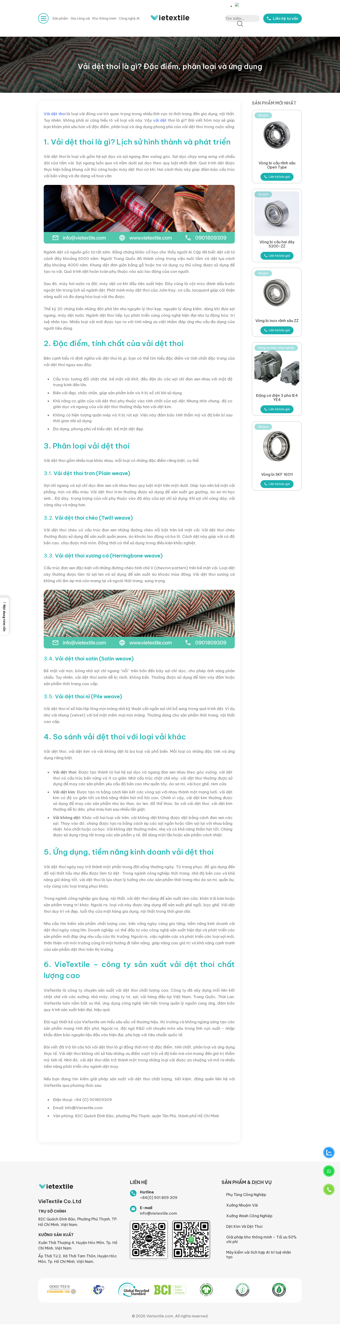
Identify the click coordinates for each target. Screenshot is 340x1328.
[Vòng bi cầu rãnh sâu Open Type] (276, 134)
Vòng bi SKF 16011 (277, 474)
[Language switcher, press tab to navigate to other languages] (238, 4)
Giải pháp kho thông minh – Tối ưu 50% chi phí (261, 1239)
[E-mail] (133, 1209)
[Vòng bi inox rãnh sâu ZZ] (276, 292)
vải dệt (160, 120)
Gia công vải (80, 18)
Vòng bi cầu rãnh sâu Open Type (277, 165)
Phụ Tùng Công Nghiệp (246, 1194)
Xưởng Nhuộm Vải (242, 1205)
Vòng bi (263, 115)
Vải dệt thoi (55, 113)
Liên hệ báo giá (279, 176)
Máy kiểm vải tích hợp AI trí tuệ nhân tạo (258, 1254)
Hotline (147, 1192)
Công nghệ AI (129, 18)
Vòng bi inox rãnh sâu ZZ (277, 320)
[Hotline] (133, 1193)
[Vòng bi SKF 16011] (276, 446)
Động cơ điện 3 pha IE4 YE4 (277, 397)
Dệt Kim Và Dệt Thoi (244, 1226)
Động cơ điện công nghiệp (276, 347)
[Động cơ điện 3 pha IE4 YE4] (276, 367)
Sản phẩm (60, 18)
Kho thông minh (104, 18)
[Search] (240, 24)
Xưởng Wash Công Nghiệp (249, 1216)
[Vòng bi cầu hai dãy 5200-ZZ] (276, 213)
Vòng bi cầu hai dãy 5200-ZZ (277, 244)
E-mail (146, 1207)
